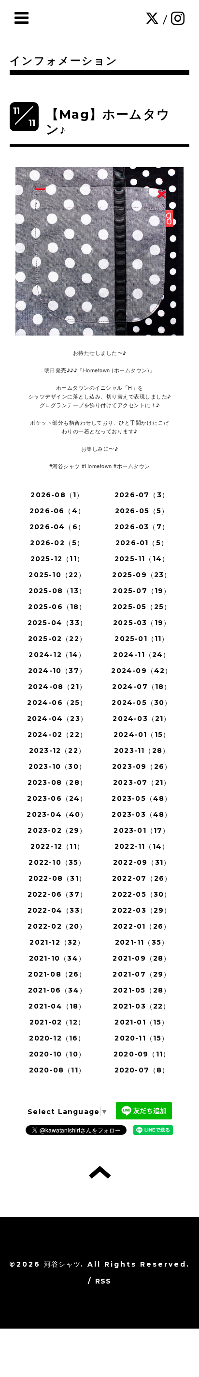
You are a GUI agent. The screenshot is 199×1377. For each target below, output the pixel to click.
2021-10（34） (57, 958)
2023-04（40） (57, 814)
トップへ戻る (100, 1172)
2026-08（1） (57, 494)
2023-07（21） (142, 782)
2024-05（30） (141, 702)
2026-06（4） (57, 510)
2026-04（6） (57, 526)
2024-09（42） (141, 670)
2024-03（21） (142, 718)
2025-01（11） (141, 638)
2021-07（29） (142, 974)
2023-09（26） (141, 766)
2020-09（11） (142, 1054)
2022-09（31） (142, 862)
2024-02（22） (57, 734)
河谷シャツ (62, 1264)
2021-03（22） (141, 1006)
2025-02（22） (57, 638)
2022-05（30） (141, 894)
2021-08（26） (57, 974)
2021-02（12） (57, 1022)
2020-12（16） (57, 1038)
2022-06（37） (57, 894)
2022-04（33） (57, 910)
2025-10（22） (56, 574)
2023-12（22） (57, 750)
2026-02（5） (57, 542)
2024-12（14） (56, 654)
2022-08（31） (57, 878)
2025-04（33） (57, 622)
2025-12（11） (57, 558)
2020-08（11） (57, 1070)
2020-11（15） (141, 1038)
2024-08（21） (57, 686)
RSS (103, 1281)
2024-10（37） (57, 670)
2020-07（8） (142, 1070)
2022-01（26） (142, 926)
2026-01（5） (141, 542)
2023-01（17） (142, 830)
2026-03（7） (141, 526)
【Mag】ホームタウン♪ (108, 122)
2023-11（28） (142, 750)
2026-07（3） (141, 494)
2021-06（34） (57, 990)
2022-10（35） (56, 862)
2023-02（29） (57, 830)
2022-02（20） (57, 926)
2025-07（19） (142, 590)
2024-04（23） (57, 718)
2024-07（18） (141, 686)
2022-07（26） (141, 878)
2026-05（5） (142, 510)
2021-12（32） (57, 942)
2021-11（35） (142, 942)
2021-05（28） (142, 990)
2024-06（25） (57, 702)
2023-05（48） (141, 798)
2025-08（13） (57, 590)
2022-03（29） (141, 910)
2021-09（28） (142, 958)
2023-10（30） (57, 766)
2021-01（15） (141, 1022)
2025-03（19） (142, 622)
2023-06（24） (57, 798)
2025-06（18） (57, 606)
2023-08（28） (57, 782)
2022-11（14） (141, 846)
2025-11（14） (141, 558)
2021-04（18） (56, 1006)
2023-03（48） (141, 814)
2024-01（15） (142, 734)
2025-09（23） (141, 574)
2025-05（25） (142, 606)
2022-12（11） (57, 846)
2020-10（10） (57, 1054)
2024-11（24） (141, 654)
